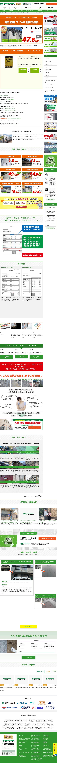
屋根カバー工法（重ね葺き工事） (24, 738)
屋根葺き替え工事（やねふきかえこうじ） (19, 723)
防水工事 (3, 10)
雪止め (29, 723)
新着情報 (48, 671)
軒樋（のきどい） (12, 728)
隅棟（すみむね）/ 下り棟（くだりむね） (43, 727)
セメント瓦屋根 (31, 721)
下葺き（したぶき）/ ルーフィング (38, 723)
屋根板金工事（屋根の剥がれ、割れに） (50, 752)
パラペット (26, 728)
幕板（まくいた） (43, 724)
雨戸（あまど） (35, 724)
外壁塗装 (53, 10)
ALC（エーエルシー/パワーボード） (42, 719)
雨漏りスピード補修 (35, 736)
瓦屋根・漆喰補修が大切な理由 (48, 755)
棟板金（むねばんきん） (29, 725)
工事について (33, 734)
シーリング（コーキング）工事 (16, 720)
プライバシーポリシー (48, 746)
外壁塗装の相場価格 (22, 756)
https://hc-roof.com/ (4, 95)
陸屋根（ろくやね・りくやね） (22, 721)
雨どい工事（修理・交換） (50, 81)
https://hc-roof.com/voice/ (10, 110)
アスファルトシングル (38, 728)
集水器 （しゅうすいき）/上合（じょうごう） (11, 725)
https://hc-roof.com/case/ (10, 108)
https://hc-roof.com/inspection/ (14, 118)
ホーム (4, 7)
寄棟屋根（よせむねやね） (11, 727)
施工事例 (44, 734)
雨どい (22, 725)
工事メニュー (20, 735)
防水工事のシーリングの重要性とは (49, 756)
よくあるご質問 (46, 745)
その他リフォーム (49, 87)
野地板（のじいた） (49, 723)
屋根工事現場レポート (48, 736)
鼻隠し (6, 728)
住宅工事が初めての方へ (36, 735)
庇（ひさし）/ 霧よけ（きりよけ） (17, 724)
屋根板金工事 (39, 10)
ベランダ (30, 720)
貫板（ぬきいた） (52, 725)
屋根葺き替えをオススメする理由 (49, 751)
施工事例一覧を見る (29, 626)
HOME (19, 734)
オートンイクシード (35, 744)
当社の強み (22, 356)
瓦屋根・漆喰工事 (29, 10)
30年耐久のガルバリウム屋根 (37, 758)
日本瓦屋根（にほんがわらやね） (41, 721)
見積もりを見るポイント (36, 755)
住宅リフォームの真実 (35, 749)
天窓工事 (47, 78)
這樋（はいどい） (50, 724)
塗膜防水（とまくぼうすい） (10, 721)
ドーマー (53, 727)
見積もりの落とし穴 (35, 756)
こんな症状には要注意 (35, 745)
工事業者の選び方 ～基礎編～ (37, 751)
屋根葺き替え (11, 10)
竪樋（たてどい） (20, 728)
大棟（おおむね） (31, 727)
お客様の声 (46, 735)
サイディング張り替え (50, 85)
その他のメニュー (46, 748)
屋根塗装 (47, 10)
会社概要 (45, 741)
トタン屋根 (51, 721)
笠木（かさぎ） (7, 724)
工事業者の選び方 (7, 357)
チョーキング (11, 719)
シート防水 (49, 720)
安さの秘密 (21, 755)
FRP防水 (31, 728)
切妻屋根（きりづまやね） (22, 727)
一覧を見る (51, 199)
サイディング (32, 719)
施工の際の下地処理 (35, 742)
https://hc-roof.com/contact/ (11, 124)
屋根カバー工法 (20, 10)
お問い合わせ (45, 744)
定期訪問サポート (35, 748)
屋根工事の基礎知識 (35, 761)
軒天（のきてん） (38, 725)
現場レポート (41, 671)
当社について (29, 657)
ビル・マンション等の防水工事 (50, 91)
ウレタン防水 (43, 720)
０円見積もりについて (36, 357)
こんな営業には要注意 (35, 752)
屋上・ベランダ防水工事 (23, 741)
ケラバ (4, 727)
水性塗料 (8, 720)
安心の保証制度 (34, 746)
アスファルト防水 (37, 720)
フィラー (17, 719)
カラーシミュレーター (35, 741)
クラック (6, 719)
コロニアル (50, 728)
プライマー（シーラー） (24, 719)
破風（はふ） (44, 725)
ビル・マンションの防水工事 (24, 752)
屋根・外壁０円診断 (35, 738)
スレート (45, 728)
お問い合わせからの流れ (36, 739)
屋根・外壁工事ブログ (47, 749)
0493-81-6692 (39, 3)
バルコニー (25, 720)
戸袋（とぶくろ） (28, 724)
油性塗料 (51, 719)
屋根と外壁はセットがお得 (36, 759)
